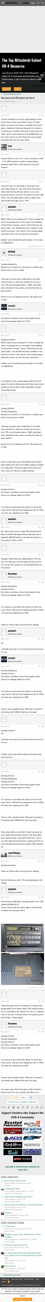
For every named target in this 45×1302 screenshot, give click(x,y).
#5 (43, 260)
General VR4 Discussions (13, 1193)
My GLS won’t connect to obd (15, 1181)
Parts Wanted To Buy (11, 1271)
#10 (42, 527)
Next (23, 1097)
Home (4, 1281)
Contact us (5, 1279)
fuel (10, 146)
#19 (42, 1001)
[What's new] (38, 3)
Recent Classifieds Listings (12, 1222)
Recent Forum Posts (9, 1177)
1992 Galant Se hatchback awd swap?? (18, 1197)
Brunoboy (12, 573)
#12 (42, 582)
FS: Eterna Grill (9, 1226)
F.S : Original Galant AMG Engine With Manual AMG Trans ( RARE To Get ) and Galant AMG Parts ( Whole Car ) (23, 1255)
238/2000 (7, 1213)
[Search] (42, 3)
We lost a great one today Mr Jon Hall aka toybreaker (23, 1205)
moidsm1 (12, 206)
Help (37, 1279)
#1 (43, 115)
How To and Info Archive (12, 1201)
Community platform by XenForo (21, 1285)
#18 (42, 897)
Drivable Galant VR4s (12, 1189)
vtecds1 (11, 305)
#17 (42, 861)
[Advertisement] (22, 29)
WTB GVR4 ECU (10, 1266)
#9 (43, 485)
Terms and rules (16, 1279)
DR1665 (11, 251)
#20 (42, 1032)
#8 (43, 404)
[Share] (39, 115)
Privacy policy (29, 1279)
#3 (43, 181)
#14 (42, 666)
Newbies (7, 1185)
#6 (43, 314)
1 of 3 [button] (16, 1097)
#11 (42, 554)
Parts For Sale (9, 1231)
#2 (43, 154)
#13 (42, 639)
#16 (42, 771)
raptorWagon (14, 852)
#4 (43, 215)
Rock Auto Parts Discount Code (15, 1245)
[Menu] (3, 3)
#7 (43, 335)
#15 (42, 726)
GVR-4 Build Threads (11, 1218)
